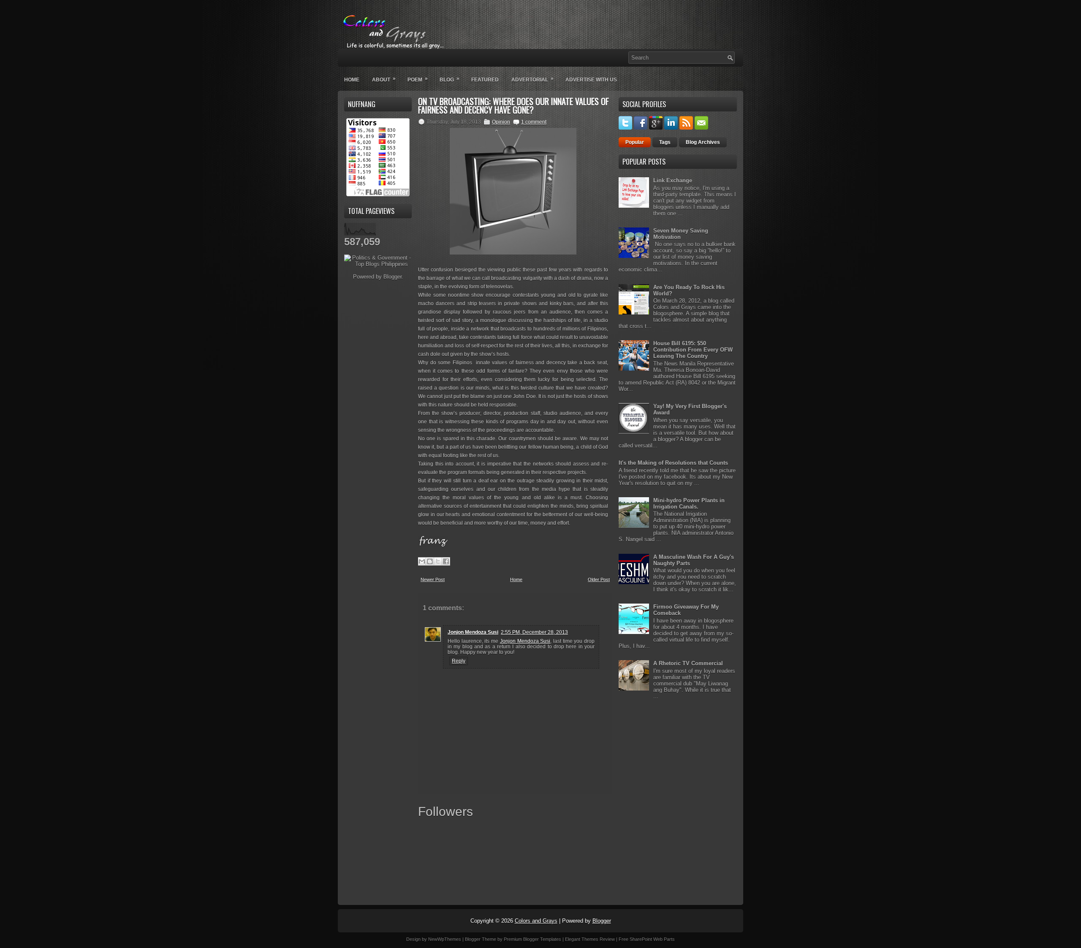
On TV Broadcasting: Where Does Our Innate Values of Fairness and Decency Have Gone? (513, 105)
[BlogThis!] (430, 561)
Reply (458, 661)
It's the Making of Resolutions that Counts (673, 463)
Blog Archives (703, 142)
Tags (665, 142)
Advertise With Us (591, 80)
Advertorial (532, 79)
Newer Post (433, 579)
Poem (417, 79)
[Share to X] (438, 561)
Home (351, 80)
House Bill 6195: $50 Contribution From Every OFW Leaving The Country (693, 349)
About (384, 79)
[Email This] (422, 561)
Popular (634, 142)
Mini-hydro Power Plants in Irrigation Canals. (689, 503)
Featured (485, 80)
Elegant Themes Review (590, 939)
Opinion (501, 122)
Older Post (599, 579)
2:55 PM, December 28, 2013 (534, 632)
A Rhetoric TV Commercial (688, 663)
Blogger (392, 277)
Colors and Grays (536, 921)
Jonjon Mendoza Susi (473, 632)
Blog (449, 79)
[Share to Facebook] (446, 561)
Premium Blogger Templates (532, 939)
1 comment (533, 122)
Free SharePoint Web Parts (647, 939)
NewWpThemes (444, 939)
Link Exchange (672, 180)
